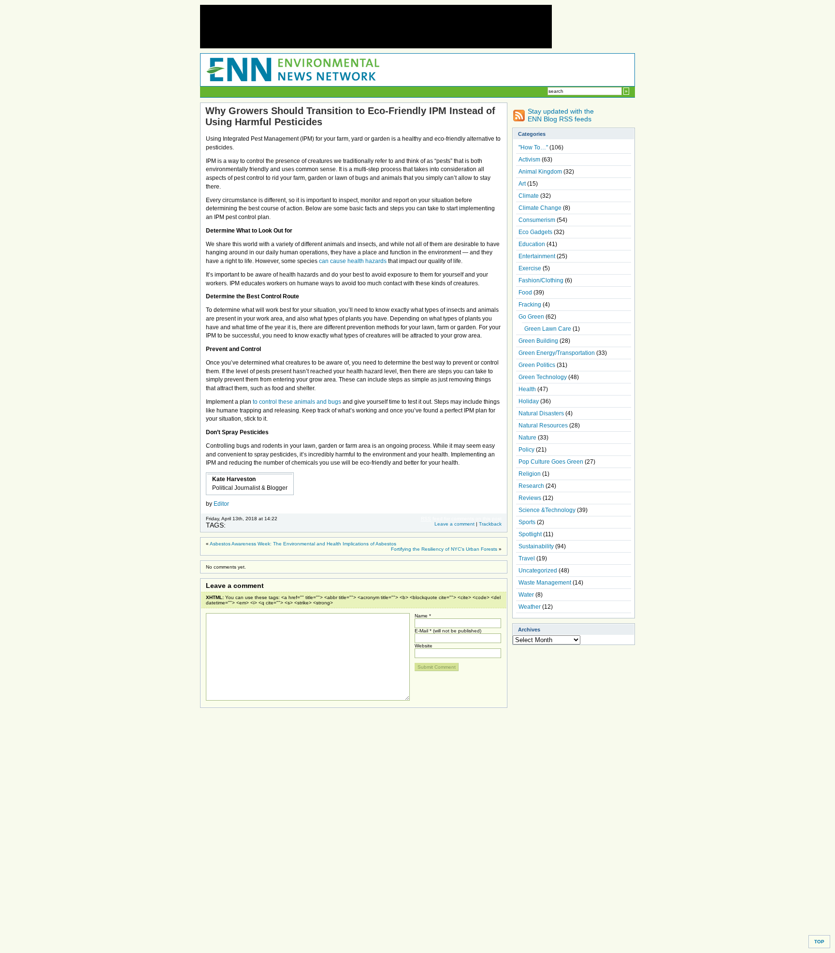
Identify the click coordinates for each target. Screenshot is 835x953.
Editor (221, 503)
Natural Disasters (541, 413)
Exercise (529, 268)
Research (531, 486)
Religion (529, 473)
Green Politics (536, 365)
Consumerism (536, 220)
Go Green (531, 316)
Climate (528, 195)
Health (527, 389)
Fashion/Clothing (540, 280)
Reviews (529, 498)
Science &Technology (547, 510)
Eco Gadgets (535, 232)
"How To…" (533, 147)
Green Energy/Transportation (556, 353)
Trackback (490, 524)
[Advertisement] (376, 26)
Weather (529, 606)
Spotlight (530, 534)
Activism (529, 159)
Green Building (538, 340)
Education (531, 244)
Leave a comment (454, 524)
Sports (526, 522)
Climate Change (539, 208)
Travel (526, 558)
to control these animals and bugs (297, 401)
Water (526, 594)
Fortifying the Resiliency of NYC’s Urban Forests (444, 549)
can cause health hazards (353, 261)
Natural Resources (543, 425)
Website (423, 645)
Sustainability (536, 546)
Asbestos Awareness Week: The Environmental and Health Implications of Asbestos (303, 543)
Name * (423, 615)
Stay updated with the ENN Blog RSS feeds (561, 115)
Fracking (529, 304)
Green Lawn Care (547, 328)
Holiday (528, 401)
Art (522, 183)
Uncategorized (537, 570)
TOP (819, 941)
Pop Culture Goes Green (550, 461)
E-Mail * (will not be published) (448, 630)
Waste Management (544, 582)
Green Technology (542, 377)
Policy (526, 449)
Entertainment (536, 256)
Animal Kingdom (540, 171)
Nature (527, 437)
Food (525, 292)
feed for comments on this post (461, 518)
